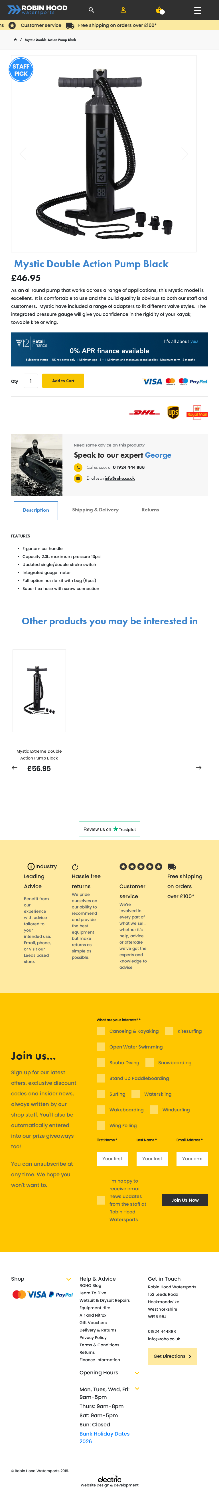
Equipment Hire (95, 1308)
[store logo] (37, 10)
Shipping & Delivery (95, 506)
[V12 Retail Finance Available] (109, 349)
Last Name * (147, 1140)
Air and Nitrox (93, 1315)
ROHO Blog (90, 1285)
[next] (198, 768)
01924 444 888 (129, 467)
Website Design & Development (110, 1485)
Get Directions (170, 1356)
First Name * (107, 1140)
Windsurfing (176, 1110)
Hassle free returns (86, 881)
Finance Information (100, 1360)
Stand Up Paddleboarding (139, 1078)
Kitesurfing (190, 1031)
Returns (150, 506)
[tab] (36, 510)
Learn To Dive (93, 1293)
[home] (15, 39)
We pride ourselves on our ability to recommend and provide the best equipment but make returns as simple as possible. (84, 926)
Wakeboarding (127, 1110)
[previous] (14, 768)
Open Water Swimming (136, 1047)
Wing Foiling (123, 1125)
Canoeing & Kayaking (134, 1031)
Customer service (33, 25)
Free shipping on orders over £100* (109, 25)
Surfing (117, 1094)
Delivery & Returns (98, 1330)
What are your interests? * (119, 1020)
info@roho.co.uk (120, 478)
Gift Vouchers (93, 1322)
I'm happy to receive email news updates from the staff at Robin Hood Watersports (128, 1200)
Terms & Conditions (99, 1345)
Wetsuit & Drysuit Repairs (105, 1300)
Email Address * (190, 1140)
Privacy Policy (93, 1337)
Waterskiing (158, 1094)
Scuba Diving (124, 1062)
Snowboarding (175, 1062)
